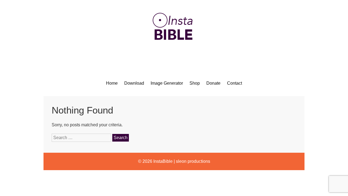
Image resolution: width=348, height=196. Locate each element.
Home (112, 83)
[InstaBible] (174, 53)
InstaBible (163, 161)
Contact (234, 83)
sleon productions (193, 161)
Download (134, 83)
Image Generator (167, 83)
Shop (194, 83)
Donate (213, 83)
